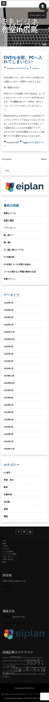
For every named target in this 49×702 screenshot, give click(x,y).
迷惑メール (37, 674)
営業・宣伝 (9, 480)
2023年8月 (8, 397)
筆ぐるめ (24, 674)
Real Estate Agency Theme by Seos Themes (25, 698)
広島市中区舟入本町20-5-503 (14, 581)
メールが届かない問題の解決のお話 (20, 271)
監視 (17, 674)
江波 (11, 671)
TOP (4, 541)
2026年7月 (8, 302)
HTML (34, 657)
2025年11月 (9, 332)
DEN (4, 562)
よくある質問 (8, 551)
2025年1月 (8, 368)
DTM (15, 657)
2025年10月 (9, 339)
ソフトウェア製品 (10, 554)
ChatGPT (6, 657)
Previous (7, 159)
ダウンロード (8, 557)
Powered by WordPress (24, 688)
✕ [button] (46, 10)
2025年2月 (8, 361)
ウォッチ (8, 664)
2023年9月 (8, 390)
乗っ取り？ (9, 235)
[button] (42, 6)
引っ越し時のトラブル (14, 249)
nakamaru (36, 68)
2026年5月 (8, 310)
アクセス (6, 549)
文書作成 (8, 494)
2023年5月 (8, 405)
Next (43, 159)
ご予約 (5, 546)
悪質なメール (10, 213)
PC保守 (7, 472)
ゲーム (22, 664)
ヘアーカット (10, 227)
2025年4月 (8, 346)
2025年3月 (8, 354)
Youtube (33, 660)
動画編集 (35, 667)
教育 (6, 487)
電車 (7, 676)
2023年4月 (8, 412)
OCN (39, 657)
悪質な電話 (9, 220)
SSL (17, 660)
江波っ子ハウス (29, 670)
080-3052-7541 (19, 617)
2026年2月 (8, 317)
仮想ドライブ (21, 667)
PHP (12, 660)
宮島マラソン (10, 279)
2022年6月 (8, 419)
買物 (6, 516)
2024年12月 (9, 375)
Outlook (6, 660)
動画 (28, 667)
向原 (41, 667)
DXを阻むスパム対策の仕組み (17, 264)
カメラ (16, 664)
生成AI (8, 673)
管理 (17, 142)
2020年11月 (9, 448)
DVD (31, 142)
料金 (4, 543)
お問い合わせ (8, 559)
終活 (30, 674)
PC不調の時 (9, 257)
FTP (28, 657)
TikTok (22, 660)
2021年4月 (8, 427)
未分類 (7, 501)
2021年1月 (8, 441)
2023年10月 (9, 383)
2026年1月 (8, 324)
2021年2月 (8, 434)
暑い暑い (8, 242)
